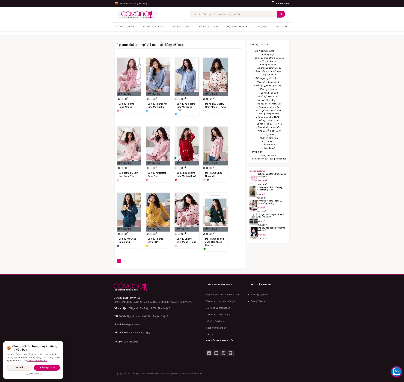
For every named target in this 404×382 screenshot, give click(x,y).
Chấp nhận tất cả (47, 367)
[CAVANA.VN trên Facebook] (209, 353)
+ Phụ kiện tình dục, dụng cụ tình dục (268, 159)
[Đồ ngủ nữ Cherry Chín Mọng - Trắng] (215, 75)
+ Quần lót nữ (268, 148)
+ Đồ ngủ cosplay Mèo (268, 114)
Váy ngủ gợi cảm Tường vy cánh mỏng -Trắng (269, 202)
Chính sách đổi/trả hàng (218, 314)
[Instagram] (223, 353)
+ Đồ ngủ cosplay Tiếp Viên (268, 124)
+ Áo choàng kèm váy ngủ (268, 68)
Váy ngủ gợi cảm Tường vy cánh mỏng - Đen (269, 188)
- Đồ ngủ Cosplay (265, 100)
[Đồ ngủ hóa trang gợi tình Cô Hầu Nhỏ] (254, 238)
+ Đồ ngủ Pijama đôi (268, 96)
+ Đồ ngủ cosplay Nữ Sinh (268, 110)
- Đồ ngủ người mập (266, 78)
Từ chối (19, 367)
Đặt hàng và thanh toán (218, 307)
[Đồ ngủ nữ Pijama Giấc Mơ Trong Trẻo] (187, 75)
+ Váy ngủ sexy (268, 74)
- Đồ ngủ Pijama (267, 89)
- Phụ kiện (256, 151)
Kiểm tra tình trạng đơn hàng (133, 3)
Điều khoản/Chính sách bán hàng (223, 294)
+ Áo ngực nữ (268, 145)
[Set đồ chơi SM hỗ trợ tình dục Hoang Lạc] (254, 183)
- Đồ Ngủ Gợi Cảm (263, 50)
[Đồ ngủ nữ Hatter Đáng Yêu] (158, 144)
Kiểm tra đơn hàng (215, 321)
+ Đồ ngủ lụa (268, 54)
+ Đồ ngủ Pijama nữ (268, 93)
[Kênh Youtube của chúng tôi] (216, 353)
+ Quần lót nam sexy (268, 138)
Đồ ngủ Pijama (258, 301)
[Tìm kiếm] (281, 14)
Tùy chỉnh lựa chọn (33, 374)
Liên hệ (209, 334)
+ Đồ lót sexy (268, 141)
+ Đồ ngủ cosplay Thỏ (268, 120)
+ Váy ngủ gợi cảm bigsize (268, 82)
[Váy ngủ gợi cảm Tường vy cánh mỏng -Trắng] (253, 209)
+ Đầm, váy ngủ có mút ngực (268, 71)
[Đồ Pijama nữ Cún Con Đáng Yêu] (129, 144)
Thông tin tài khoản (216, 327)
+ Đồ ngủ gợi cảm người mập (268, 85)
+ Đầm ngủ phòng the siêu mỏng (268, 58)
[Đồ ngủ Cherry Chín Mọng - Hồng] (187, 210)
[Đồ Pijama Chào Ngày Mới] (215, 144)
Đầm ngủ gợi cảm (260, 294)
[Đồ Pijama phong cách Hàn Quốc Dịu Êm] (215, 210)
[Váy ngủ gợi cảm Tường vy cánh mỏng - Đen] (253, 196)
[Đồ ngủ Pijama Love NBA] (158, 210)
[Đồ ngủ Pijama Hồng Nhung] (129, 75)
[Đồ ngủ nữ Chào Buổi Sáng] (129, 210)
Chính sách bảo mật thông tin (221, 301)
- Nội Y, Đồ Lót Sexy (268, 130)
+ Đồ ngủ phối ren (268, 61)
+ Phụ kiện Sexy (268, 155)
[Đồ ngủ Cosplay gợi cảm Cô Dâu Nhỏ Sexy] (254, 223)
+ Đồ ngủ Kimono (268, 64)
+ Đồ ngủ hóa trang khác (268, 127)
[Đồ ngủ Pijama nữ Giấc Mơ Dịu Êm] (158, 75)
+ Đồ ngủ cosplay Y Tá (268, 107)
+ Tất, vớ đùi (268, 134)
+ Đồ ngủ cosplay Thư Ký (268, 117)
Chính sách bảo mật (37, 360)
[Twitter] (230, 353)
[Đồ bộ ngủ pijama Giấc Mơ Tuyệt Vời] (187, 144)
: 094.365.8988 (126, 341)
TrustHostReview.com (192, 373)
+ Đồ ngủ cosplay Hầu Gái (268, 104)
